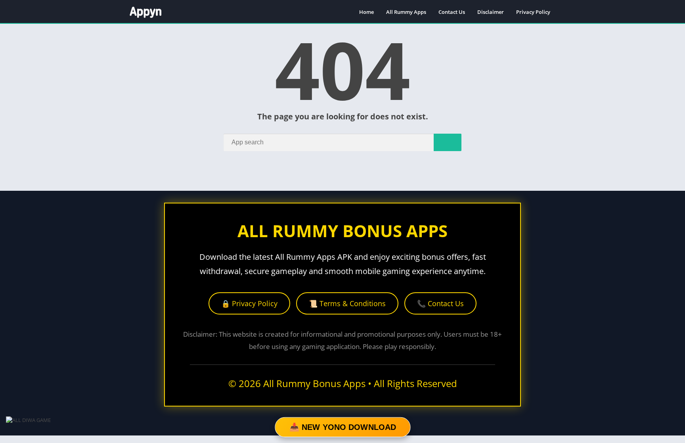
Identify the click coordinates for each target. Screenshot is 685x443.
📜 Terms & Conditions (347, 303)
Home (366, 11)
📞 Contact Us (440, 303)
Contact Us (451, 11)
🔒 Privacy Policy (249, 303)
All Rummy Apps (406, 11)
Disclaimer (490, 11)
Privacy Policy (533, 11)
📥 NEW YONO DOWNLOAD (342, 427)
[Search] (447, 142)
